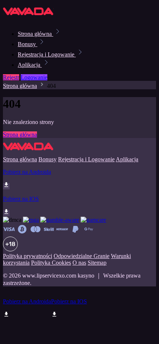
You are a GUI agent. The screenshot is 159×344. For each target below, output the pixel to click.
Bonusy (27, 44)
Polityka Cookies (51, 262)
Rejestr (11, 77)
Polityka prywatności (27, 256)
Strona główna (35, 34)
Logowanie (34, 77)
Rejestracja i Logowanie (47, 54)
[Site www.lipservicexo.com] (28, 17)
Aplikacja (30, 65)
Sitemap (97, 262)
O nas (79, 262)
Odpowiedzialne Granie (81, 256)
